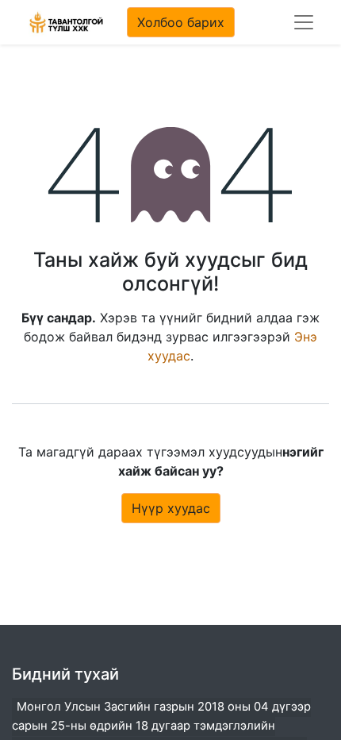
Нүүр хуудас (171, 508)
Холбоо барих (180, 22)
